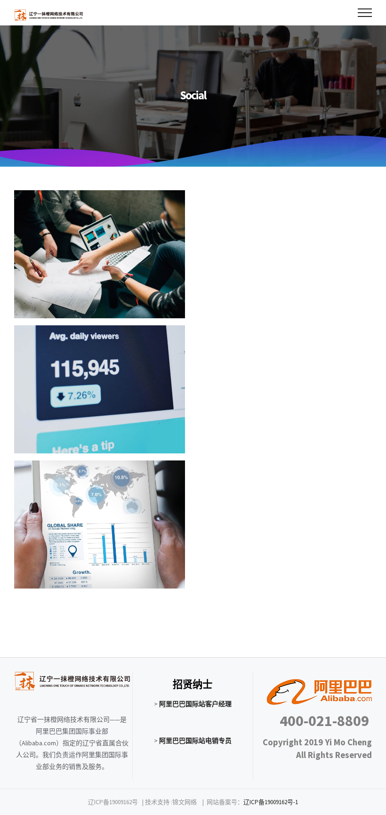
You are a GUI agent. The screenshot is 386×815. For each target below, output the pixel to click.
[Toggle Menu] (365, 12)
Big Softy (99, 389)
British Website (99, 524)
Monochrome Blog (99, 254)
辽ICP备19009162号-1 (270, 802)
